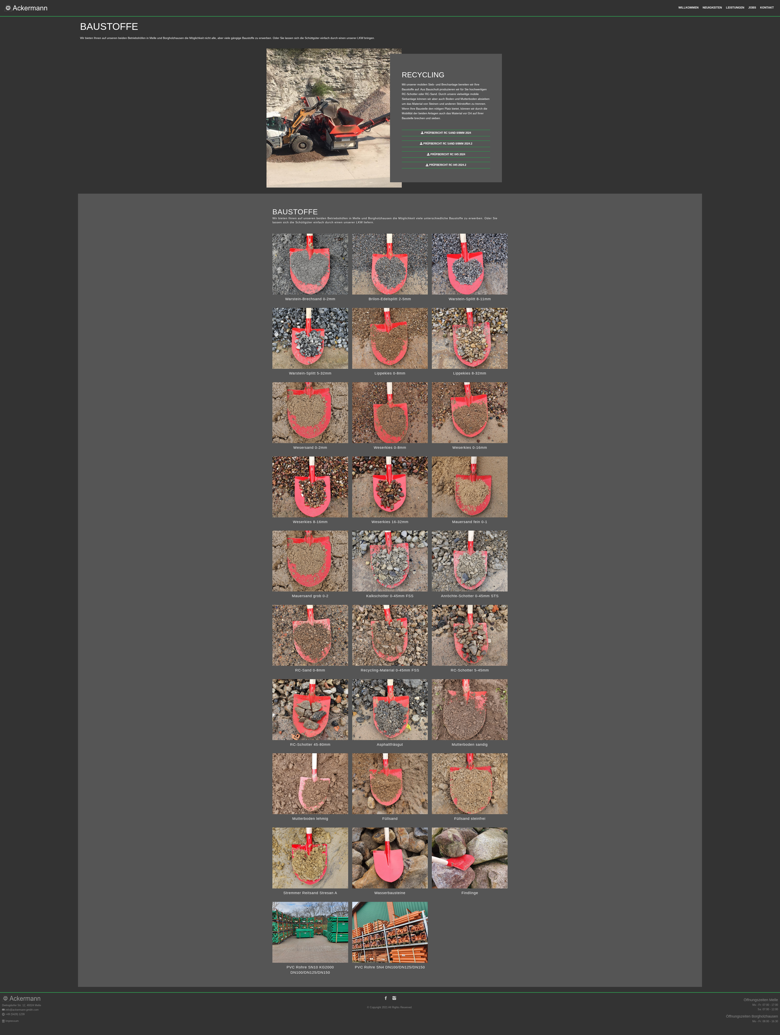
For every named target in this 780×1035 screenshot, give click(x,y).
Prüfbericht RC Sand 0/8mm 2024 (447, 132)
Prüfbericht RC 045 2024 (447, 154)
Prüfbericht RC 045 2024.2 (447, 164)
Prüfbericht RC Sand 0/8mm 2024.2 (447, 143)
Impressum (12, 1020)
